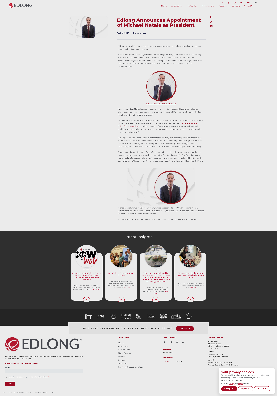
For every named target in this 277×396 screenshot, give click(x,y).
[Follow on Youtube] (241, 2)
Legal (240, 384)
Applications (176, 6)
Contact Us (248, 6)
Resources (223, 6)
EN (248, 3)
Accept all (229, 389)
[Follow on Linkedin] (222, 2)
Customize (262, 389)
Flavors (164, 6)
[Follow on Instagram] (235, 2)
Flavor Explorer (208, 6)
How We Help (192, 6)
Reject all (245, 389)
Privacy (231, 384)
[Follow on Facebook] (228, 2)
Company (236, 6)
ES (255, 3)
